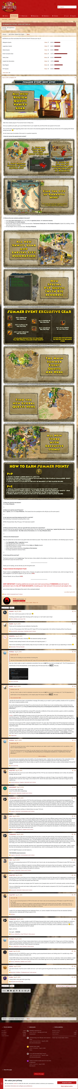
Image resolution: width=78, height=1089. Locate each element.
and (14, 681)
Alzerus (11, 966)
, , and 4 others (23, 631)
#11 (75, 816)
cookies (15, 1083)
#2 (75, 611)
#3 (75, 623)
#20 (75, 977)
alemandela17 (12, 787)
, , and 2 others (21, 793)
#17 (75, 939)
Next (11, 607)
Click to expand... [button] (42, 756)
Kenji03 (11, 623)
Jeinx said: (12, 897)
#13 (75, 860)
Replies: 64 (13, 77)
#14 (75, 875)
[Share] (75, 77)
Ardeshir (11, 611)
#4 (75, 636)
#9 (75, 787)
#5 (75, 651)
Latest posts (32, 1027)
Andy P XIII (12, 770)
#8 (75, 770)
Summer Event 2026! (34, 1046)
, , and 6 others (22, 829)
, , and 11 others (13, 594)
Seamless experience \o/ (35, 1030)
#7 (75, 740)
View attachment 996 (15, 697)
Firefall (10, 715)
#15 (75, 894)
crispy (24, 1035)
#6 (75, 686)
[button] (9, 16)
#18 (75, 951)
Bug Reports (32, 1065)
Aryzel (10, 951)
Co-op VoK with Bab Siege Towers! (37, 1053)
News (13, 27)
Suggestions (32, 1034)
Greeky (11, 977)
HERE (33, 573)
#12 (75, 834)
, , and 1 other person (23, 934)
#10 (75, 798)
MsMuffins (12, 636)
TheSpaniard (12, 798)
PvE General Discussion (35, 1042)
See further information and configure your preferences (18, 1086)
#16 (75, 919)
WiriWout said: (13, 689)
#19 (75, 966)
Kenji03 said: (13, 654)
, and (18, 619)
